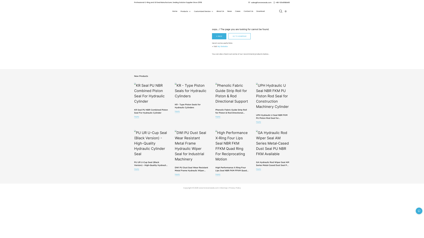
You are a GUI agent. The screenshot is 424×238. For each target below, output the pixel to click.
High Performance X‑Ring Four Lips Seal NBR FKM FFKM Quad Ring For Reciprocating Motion (231, 169)
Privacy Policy (235, 188)
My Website (223, 46)
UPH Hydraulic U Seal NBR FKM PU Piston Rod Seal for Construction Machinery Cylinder (272, 117)
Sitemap (223, 188)
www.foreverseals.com (209, 188)
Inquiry (136, 116)
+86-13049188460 (283, 2)
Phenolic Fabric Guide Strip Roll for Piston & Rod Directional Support (231, 111)
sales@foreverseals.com (261, 2)
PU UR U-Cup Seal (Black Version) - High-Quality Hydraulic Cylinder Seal (150, 164)
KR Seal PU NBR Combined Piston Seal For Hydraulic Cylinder (151, 111)
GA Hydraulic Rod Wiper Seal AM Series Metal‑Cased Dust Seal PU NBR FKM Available (272, 164)
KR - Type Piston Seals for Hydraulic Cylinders (188, 106)
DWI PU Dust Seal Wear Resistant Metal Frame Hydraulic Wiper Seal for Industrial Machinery (191, 169)
